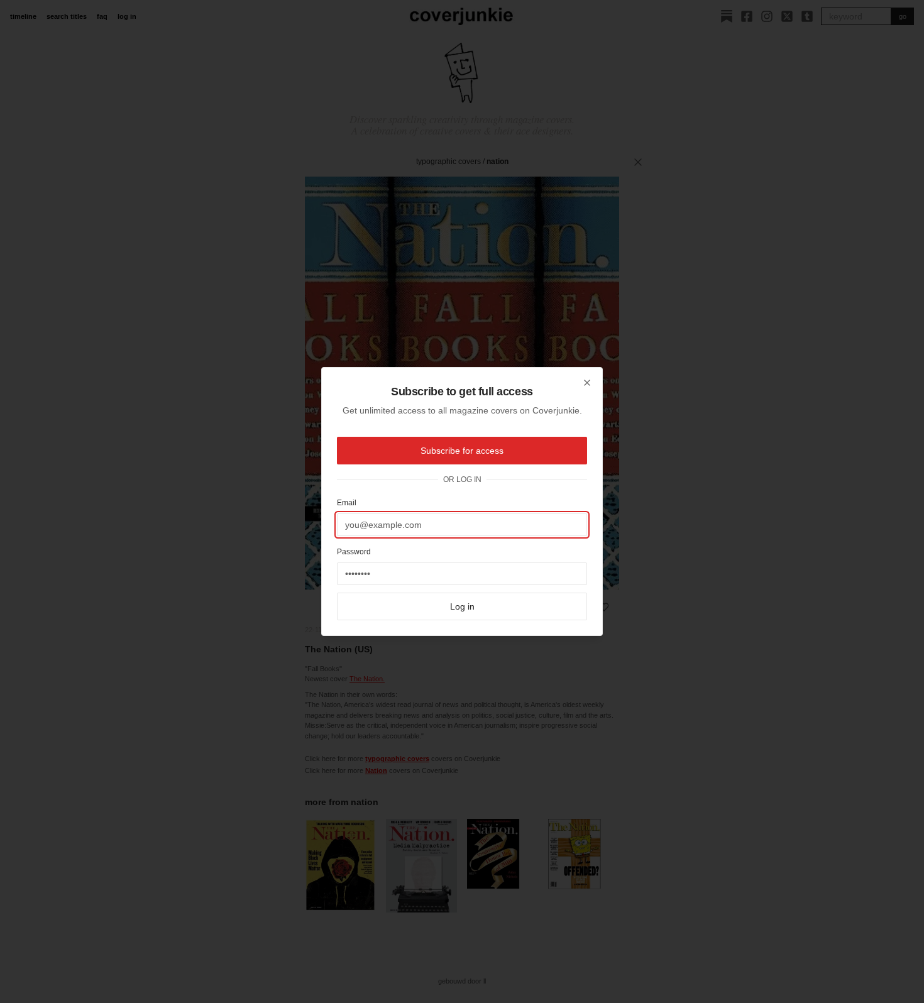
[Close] (587, 383)
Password (354, 551)
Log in (462, 606)
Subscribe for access (462, 451)
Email (346, 502)
